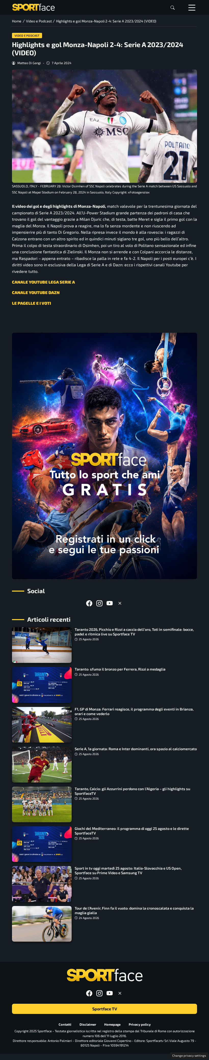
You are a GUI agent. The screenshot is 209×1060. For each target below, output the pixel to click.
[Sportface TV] (104, 456)
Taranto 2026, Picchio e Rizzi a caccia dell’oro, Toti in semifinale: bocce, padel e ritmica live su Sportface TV (134, 631)
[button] (173, 7)
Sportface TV (104, 1008)
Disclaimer (88, 1024)
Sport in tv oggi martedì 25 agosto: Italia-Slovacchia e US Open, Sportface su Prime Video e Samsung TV (128, 870)
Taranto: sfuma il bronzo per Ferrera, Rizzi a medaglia (120, 669)
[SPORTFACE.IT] (33, 6)
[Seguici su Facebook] (89, 603)
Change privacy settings (189, 1055)
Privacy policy (140, 1024)
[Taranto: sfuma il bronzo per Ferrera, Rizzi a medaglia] (42, 685)
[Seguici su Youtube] (110, 603)
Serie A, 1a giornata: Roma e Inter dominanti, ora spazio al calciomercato (136, 749)
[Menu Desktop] (192, 7)
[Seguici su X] (120, 603)
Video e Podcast (27, 35)
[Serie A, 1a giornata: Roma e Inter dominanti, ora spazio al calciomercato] (42, 764)
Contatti (65, 1024)
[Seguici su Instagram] (99, 603)
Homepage (112, 1024)
